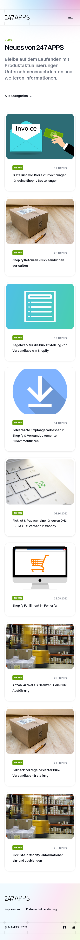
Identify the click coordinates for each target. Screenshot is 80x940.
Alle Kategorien (16, 96)
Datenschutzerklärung (41, 909)
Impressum (12, 909)
